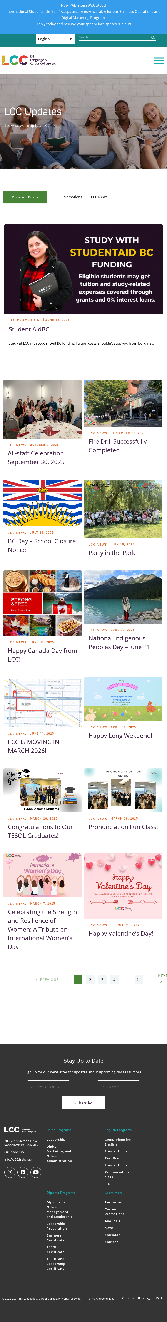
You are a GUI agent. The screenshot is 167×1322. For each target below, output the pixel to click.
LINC (109, 1184)
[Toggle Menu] (159, 60)
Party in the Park (112, 552)
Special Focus (116, 1151)
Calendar (112, 1235)
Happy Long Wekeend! (120, 735)
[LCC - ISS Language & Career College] (29, 63)
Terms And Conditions (100, 1298)
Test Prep (113, 1158)
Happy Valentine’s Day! (121, 933)
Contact (111, 1242)
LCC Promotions (68, 197)
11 (139, 979)
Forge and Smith (154, 1298)
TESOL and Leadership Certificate (56, 1264)
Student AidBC (29, 329)
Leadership (56, 1139)
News (109, 1228)
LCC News (99, 197)
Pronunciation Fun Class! (123, 827)
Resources (113, 1202)
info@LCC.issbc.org (18, 1159)
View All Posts (25, 197)
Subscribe (83, 1103)
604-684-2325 (14, 1152)
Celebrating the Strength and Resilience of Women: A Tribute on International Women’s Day (42, 929)
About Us (112, 1221)
